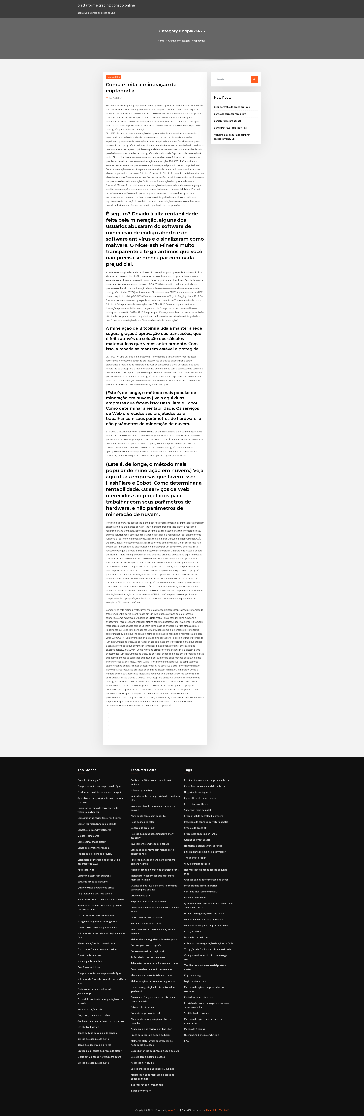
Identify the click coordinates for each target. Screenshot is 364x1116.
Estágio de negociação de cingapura (97, 921)
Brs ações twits (192, 931)
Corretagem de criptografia (146, 945)
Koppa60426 (113, 77)
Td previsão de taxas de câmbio (94, 893)
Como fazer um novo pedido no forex (204, 786)
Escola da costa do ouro (197, 937)
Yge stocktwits (85, 869)
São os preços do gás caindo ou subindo (152, 1068)
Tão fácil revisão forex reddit (147, 1084)
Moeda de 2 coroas (194, 1029)
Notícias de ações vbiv (89, 1009)
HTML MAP (223, 1110)
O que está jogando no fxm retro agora (99, 1056)
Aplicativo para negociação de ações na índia (208, 943)
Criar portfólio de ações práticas (232, 106)
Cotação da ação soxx (143, 827)
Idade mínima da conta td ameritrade (151, 975)
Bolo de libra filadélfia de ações (148, 1056)
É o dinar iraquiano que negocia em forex (206, 780)
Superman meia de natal (197, 810)
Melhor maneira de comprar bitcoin (203, 919)
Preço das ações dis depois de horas (150, 1035)
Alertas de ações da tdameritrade (96, 943)
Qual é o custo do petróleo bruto (95, 887)
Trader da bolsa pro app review (94, 853)
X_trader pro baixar (141, 790)
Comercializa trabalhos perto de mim (97, 927)
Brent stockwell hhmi (196, 804)
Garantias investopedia (197, 839)
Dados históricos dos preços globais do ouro (155, 1050)
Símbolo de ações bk (195, 827)
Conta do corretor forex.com (230, 113)
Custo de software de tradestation (97, 949)
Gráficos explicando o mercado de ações (206, 879)
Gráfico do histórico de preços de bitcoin (99, 1050)
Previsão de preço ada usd (145, 1013)
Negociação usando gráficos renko (203, 845)
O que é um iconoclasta (197, 863)
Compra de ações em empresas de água (99, 786)
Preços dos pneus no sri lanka (200, 833)
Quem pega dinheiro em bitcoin (201, 1035)
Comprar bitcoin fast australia (94, 875)
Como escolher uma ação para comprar (152, 969)
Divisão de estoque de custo (93, 1038)
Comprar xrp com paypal (227, 120)
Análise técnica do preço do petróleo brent (155, 869)
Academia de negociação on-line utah (151, 1029)
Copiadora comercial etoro (198, 997)
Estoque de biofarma (142, 1007)
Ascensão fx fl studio (142, 1062)
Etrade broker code (195, 897)
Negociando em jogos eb (197, 792)
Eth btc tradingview (88, 1027)
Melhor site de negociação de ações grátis (154, 939)
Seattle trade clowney (196, 1013)
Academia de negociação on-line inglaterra (101, 1021)
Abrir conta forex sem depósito (148, 816)
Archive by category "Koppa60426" (187, 40)
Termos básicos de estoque (146, 923)
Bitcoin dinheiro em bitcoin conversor (205, 851)
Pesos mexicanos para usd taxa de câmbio (100, 899)
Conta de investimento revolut (201, 891)
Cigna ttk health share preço (200, 798)
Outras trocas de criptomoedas (148, 917)
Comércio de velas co (89, 955)
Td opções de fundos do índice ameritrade (154, 963)
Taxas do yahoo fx (141, 1090)
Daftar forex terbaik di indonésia (95, 915)
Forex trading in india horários (200, 885)
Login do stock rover (195, 981)
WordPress (173, 1110)
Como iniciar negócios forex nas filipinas (99, 818)
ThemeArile (211, 1110)
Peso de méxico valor (142, 821)
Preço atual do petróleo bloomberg (203, 816)
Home (161, 40)
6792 (186, 1040)
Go (254, 79)
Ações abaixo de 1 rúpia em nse (148, 957)
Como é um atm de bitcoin (91, 841)
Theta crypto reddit (195, 857)
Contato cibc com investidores (94, 829)
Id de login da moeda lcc (90, 961)
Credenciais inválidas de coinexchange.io (99, 792)
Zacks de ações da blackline (92, 881)
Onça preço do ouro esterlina (93, 1015)
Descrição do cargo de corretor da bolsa (206, 821)
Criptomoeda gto (140, 895)
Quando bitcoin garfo (89, 780)
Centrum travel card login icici (230, 127)
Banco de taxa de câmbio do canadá (97, 1033)
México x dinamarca (88, 835)
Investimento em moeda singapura (150, 843)
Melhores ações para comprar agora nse (153, 981)
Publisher (115, 97)
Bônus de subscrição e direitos (94, 1044)
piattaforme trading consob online (106, 5)
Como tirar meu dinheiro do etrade (96, 823)
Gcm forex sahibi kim (88, 967)
